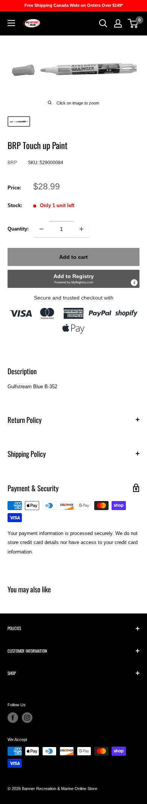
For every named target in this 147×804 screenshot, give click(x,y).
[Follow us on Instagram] (27, 717)
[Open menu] (11, 23)
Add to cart (73, 257)
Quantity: (18, 229)
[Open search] (103, 23)
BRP (12, 162)
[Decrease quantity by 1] (41, 229)
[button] (73, 279)
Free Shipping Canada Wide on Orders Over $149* (73, 5)
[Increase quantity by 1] (81, 229)
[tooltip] (134, 282)
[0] (133, 23)
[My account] (118, 23)
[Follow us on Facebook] (13, 717)
